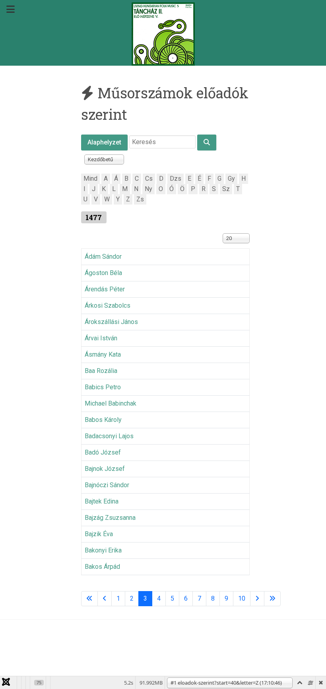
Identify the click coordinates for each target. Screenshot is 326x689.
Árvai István (101, 338)
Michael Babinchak (110, 403)
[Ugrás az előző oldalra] (104, 598)
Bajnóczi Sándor (107, 485)
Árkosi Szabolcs (107, 305)
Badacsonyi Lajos (109, 436)
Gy (231, 178)
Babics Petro (103, 387)
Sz (226, 189)
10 (241, 598)
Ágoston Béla (103, 273)
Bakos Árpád (102, 566)
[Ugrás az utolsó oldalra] (272, 598)
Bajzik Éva (99, 534)
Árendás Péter (105, 289)
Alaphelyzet (104, 142)
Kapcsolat (174, 645)
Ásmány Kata (103, 354)
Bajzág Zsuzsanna (110, 517)
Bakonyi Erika (103, 550)
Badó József (103, 452)
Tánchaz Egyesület (121, 645)
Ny (148, 189)
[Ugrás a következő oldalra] (257, 598)
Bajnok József (105, 468)
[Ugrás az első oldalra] (89, 598)
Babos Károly (103, 420)
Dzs (175, 178)
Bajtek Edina (101, 501)
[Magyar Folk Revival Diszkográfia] (163, 34)
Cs (149, 178)
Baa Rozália (101, 371)
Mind (90, 178)
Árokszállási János (111, 322)
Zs (140, 199)
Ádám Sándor (103, 256)
